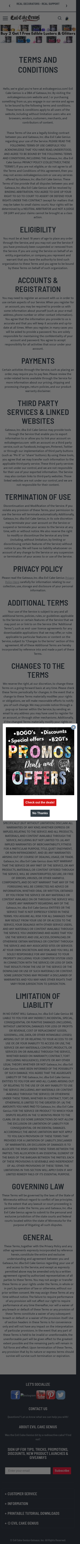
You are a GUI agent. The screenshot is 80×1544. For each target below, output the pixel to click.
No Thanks (40, 813)
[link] (40, 761)
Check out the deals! (40, 802)
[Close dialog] (73, 727)
